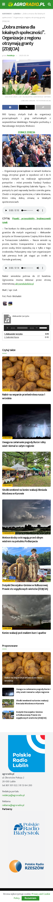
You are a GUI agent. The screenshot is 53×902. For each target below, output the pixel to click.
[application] (26, 328)
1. (13, 333)
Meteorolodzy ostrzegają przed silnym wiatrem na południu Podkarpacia (22, 540)
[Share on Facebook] (10, 107)
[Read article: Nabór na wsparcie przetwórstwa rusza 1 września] (26, 373)
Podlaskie (7, 438)
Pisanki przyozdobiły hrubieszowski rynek (26, 220)
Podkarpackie (8, 533)
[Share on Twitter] (27, 107)
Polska (6, 390)
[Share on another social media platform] (43, 107)
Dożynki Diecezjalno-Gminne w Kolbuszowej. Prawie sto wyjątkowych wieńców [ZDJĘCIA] (25, 587)
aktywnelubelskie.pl (24, 284)
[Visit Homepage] (26, 4)
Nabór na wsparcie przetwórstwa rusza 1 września (23, 396)
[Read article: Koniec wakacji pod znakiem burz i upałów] (26, 612)
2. (11, 337)
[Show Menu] (3, 4)
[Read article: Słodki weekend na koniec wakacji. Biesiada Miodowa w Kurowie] (26, 469)
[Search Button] (49, 4)
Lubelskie (7, 628)
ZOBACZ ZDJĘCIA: (26, 132)
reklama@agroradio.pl (13, 805)
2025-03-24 (24, 55)
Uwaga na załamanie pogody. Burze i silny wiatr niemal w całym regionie (24, 444)
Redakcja (11, 55)
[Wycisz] (36, 327)
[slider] (43, 327)
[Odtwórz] (7, 327)
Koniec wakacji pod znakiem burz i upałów (24, 633)
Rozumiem (30, 898)
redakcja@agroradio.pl (13, 795)
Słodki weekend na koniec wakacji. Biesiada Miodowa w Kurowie (24, 492)
